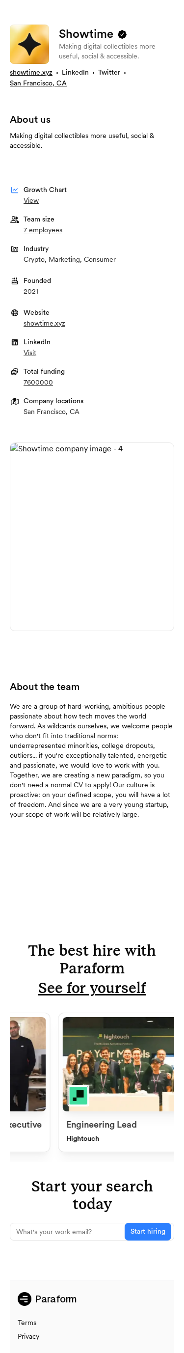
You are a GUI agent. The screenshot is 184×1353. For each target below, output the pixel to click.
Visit (30, 353)
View (31, 200)
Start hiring (148, 1231)
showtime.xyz (31, 72)
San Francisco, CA (38, 83)
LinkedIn (75, 72)
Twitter (109, 72)
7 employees (43, 230)
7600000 (38, 382)
